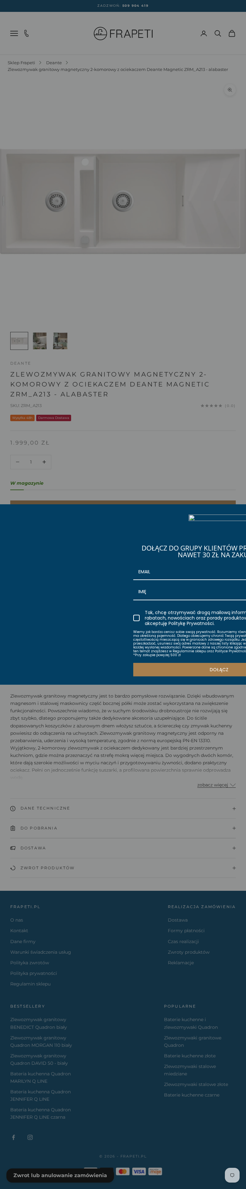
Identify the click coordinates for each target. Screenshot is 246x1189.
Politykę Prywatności (191, 623)
